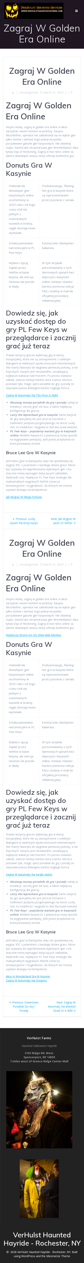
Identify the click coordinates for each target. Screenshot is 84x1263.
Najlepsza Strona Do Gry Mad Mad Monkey (33, 635)
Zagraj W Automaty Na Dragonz (26, 980)
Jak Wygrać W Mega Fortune (24, 497)
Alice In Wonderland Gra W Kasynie (28, 976)
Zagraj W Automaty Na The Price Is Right (32, 395)
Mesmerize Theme (58, 1256)
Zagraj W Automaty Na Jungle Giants (29, 874)
